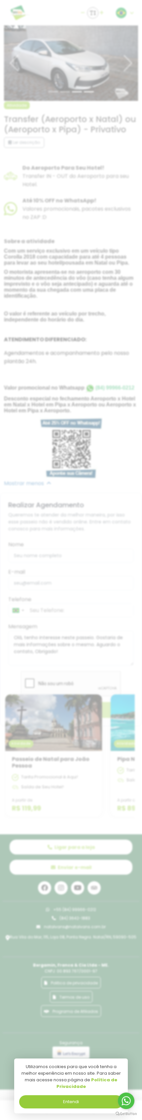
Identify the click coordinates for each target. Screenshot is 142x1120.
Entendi (71, 1102)
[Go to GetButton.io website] (126, 1113)
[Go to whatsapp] (126, 1101)
